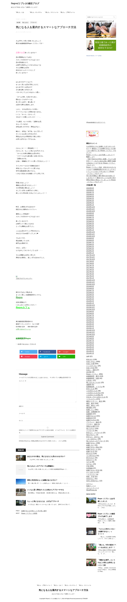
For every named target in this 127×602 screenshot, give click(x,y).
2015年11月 (90, 307)
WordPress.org (91, 490)
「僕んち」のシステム (35, 12)
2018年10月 (90, 236)
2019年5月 (90, 221)
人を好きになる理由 (93, 395)
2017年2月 (90, 276)
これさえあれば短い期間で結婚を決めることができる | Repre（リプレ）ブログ (101, 163)
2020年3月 (90, 201)
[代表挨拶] (101, 50)
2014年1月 (90, 353)
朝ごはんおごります (93, 382)
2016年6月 (90, 293)
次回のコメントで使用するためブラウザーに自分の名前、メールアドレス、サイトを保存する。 (47, 431)
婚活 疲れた (91, 405)
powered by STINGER (82, 598)
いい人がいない (91, 366)
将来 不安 (90, 476)
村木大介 (89, 359)
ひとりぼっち (91, 472)
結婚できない (91, 443)
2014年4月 (90, 347)
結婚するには (91, 416)
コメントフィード (92, 488)
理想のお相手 (91, 426)
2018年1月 (90, 253)
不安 (87, 466)
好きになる (90, 389)
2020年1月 (90, 205)
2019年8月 (90, 215)
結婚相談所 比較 (92, 378)
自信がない (90, 479)
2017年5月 (90, 270)
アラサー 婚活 (91, 424)
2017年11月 (90, 257)
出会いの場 (90, 364)
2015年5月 (90, 320)
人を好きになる (91, 391)
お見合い (89, 380)
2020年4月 (90, 198)
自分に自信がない (92, 481)
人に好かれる (91, 456)
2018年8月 (90, 240)
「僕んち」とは (19, 12)
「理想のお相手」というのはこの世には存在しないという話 (106, 562)
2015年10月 (90, 309)
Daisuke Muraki (90, 55)
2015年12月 (90, 305)
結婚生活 (89, 418)
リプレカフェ (91, 399)
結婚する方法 (91, 420)
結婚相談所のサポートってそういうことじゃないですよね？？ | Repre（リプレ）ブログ (101, 171)
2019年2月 (90, 228)
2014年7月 (90, 341)
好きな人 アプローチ (94, 433)
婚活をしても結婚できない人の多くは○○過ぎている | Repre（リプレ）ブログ (101, 151)
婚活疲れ (89, 407)
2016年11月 (90, 282)
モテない (89, 464)
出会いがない (91, 361)
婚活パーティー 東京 (94, 401)
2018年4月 (90, 247)
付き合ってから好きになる (95, 397)
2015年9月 (90, 311)
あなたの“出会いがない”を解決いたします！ (63, 594)
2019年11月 (90, 209)
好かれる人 (90, 458)
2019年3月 (90, 226)
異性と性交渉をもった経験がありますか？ (42, 480)
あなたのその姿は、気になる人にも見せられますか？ (46, 456)
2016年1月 (90, 303)
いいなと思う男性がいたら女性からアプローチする (45, 490)
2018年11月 (90, 234)
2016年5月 (90, 295)
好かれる (89, 453)
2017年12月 (90, 255)
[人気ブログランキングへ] (16, 276)
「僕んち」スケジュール (51, 12)
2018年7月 (90, 242)
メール (22, 413)
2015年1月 (90, 328)
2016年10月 (90, 284)
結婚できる (90, 451)
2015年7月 (90, 316)
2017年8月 (90, 263)
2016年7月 (90, 290)
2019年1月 (90, 230)
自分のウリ (90, 460)
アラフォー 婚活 (92, 422)
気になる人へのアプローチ (95, 441)
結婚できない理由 (92, 447)
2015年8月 (90, 313)
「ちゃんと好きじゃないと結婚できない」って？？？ (106, 531)
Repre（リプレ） (92, 374)
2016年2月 (90, 301)
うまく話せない (91, 439)
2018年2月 (90, 251)
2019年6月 (90, 219)
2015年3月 (90, 324)
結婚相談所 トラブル (94, 387)
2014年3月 (90, 349)
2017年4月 (90, 272)
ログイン (89, 484)
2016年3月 (90, 299)
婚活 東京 (90, 403)
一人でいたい (91, 474)
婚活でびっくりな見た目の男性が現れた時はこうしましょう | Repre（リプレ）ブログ (101, 180)
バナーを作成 (98, 55)
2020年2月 (90, 203)
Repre (19, 297)
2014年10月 (90, 334)
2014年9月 (90, 336)
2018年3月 (90, 249)
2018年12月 (90, 232)
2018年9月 (90, 238)
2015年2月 (90, 326)
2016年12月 (90, 280)
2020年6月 (90, 194)
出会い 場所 (91, 370)
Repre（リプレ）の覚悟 (29, 513)
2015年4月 (90, 322)
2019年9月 (90, 213)
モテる (88, 462)
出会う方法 (90, 368)
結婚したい (90, 410)
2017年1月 (90, 278)
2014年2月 (90, 351)
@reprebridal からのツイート (95, 122)
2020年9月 (90, 188)
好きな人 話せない (93, 437)
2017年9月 (90, 261)
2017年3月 (90, 274)
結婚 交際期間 (91, 412)
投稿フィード (91, 486)
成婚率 (88, 384)
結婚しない (90, 445)
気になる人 (25, 344)
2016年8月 (90, 288)
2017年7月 (90, 265)
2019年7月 (90, 217)
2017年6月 (90, 267)
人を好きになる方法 (93, 393)
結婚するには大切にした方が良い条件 (34, 511)
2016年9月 (90, 286)
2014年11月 (90, 332)
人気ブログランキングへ (24, 278)
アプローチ (33, 344)
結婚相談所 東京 (92, 376)
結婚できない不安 (92, 470)
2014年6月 (90, 343)
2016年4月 (90, 297)
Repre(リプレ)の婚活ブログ (25, 3)
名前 (21, 406)
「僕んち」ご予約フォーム (67, 12)
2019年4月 (90, 224)
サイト (21, 420)
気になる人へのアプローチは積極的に (40, 466)
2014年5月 (90, 345)
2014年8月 (90, 339)
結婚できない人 (91, 449)
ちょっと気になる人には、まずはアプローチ (43, 501)
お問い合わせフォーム (23, 329)
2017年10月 (90, 259)
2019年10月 (90, 211)
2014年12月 (90, 330)
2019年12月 (90, 207)
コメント (22, 381)
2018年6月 (90, 244)
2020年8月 (90, 190)
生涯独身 (89, 468)
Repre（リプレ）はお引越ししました (99, 155)
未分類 (20, 344)
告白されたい (91, 435)
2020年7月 (90, 192)
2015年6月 (90, 318)
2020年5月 (90, 196)
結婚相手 (89, 414)
